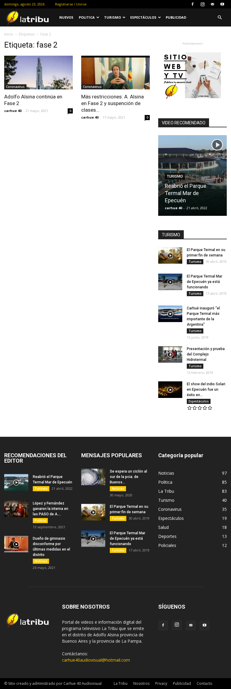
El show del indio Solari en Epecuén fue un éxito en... (206, 389)
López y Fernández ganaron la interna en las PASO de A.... (50, 508)
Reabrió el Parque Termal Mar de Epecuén (185, 193)
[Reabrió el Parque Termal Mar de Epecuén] (16, 482)
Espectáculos (143, 17)
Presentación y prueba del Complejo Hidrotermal (206, 354)
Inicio (8, 34)
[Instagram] (202, 4)
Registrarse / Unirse (71, 4)
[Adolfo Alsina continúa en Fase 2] (38, 72)
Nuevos (66, 17)
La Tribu (121, 683)
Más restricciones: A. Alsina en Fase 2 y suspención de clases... (112, 103)
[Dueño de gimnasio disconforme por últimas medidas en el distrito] (16, 544)
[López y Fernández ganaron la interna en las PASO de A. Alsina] (16, 509)
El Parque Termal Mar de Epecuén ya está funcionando (204, 281)
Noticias (41, 561)
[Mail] (212, 4)
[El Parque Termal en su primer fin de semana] (170, 255)
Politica (87, 17)
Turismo (112, 17)
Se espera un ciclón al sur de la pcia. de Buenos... (128, 476)
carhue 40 (12, 110)
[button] (219, 17)
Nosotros (141, 683)
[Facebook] (192, 4)
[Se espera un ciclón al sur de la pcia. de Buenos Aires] (93, 477)
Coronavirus (15, 87)
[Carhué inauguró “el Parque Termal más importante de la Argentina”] (170, 314)
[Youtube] (222, 4)
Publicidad (176, 17)
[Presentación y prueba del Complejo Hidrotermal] (170, 354)
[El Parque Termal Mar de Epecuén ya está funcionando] (170, 282)
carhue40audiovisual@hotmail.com (96, 660)
